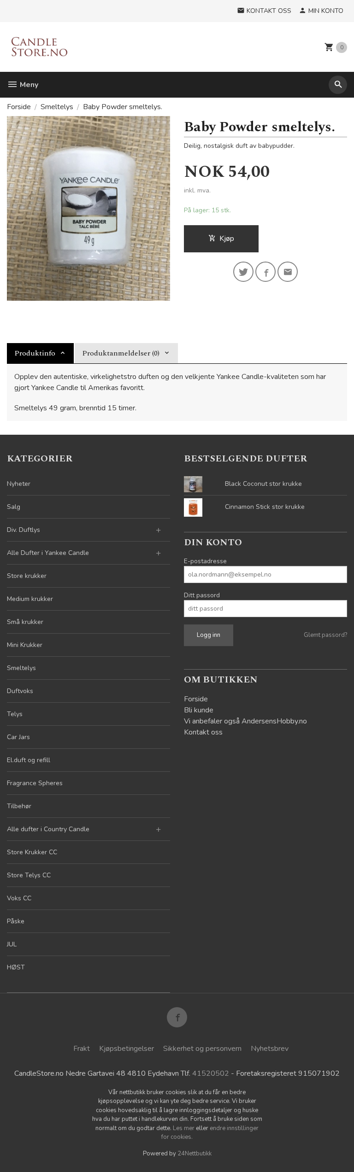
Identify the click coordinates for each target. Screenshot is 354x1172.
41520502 (210, 1073)
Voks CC (19, 898)
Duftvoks (20, 691)
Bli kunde (198, 710)
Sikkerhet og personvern (202, 1049)
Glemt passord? (325, 635)
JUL (12, 944)
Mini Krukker (24, 645)
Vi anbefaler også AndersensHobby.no (245, 721)
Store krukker (27, 575)
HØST (16, 967)
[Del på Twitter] (243, 272)
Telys (15, 714)
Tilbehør (19, 806)
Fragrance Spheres (35, 783)
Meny (28, 85)
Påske (15, 921)
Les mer (184, 1128)
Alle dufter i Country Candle (48, 829)
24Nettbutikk (194, 1153)
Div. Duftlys (23, 529)
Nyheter (18, 483)
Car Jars (18, 737)
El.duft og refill (28, 760)
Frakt (81, 1049)
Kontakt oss (203, 732)
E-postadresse (205, 561)
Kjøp (226, 238)
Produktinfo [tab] (34, 353)
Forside (19, 107)
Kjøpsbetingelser (126, 1049)
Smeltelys (21, 668)
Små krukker (25, 622)
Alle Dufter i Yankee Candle (48, 552)
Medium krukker (30, 599)
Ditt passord (202, 595)
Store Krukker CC (32, 852)
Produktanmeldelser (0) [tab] (120, 353)
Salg (13, 506)
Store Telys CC (29, 875)
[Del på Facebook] (265, 272)
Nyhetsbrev (270, 1049)
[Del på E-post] (287, 272)
